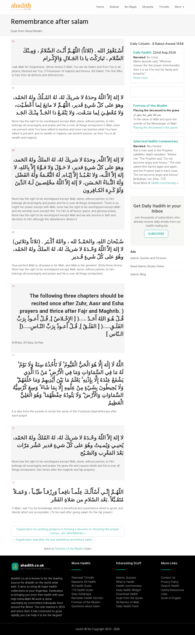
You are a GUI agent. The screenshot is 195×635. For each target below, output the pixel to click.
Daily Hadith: (142, 52)
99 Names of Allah (127, 602)
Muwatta (147, 7)
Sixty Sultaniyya (81, 594)
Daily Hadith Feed (127, 606)
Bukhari (114, 7)
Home (100, 7)
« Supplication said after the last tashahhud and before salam (53, 539)
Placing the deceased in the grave (155, 127)
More (178, 7)
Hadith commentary (128, 586)
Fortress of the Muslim (69, 548)
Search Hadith (170, 586)
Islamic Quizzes (126, 577)
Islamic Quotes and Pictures (148, 258)
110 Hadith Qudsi (82, 590)
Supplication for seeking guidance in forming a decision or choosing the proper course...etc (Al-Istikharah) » (68, 531)
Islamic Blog (138, 274)
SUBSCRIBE (156, 234)
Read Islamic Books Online (147, 266)
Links (164, 594)
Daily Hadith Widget (128, 590)
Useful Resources (172, 590)
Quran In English (171, 598)
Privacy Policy (169, 582)
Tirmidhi (164, 7)
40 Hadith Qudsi (81, 586)
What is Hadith (125, 582)
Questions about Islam (85, 606)
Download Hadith (127, 594)
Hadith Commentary (163, 183)
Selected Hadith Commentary (155, 141)
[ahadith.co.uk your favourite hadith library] (15, 566)
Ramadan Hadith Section (87, 598)
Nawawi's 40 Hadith (83, 582)
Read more (140, 77)
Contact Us (168, 577)
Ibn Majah (131, 7)
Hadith (79, 629)
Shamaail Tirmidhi (82, 577)
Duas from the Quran (129, 598)
